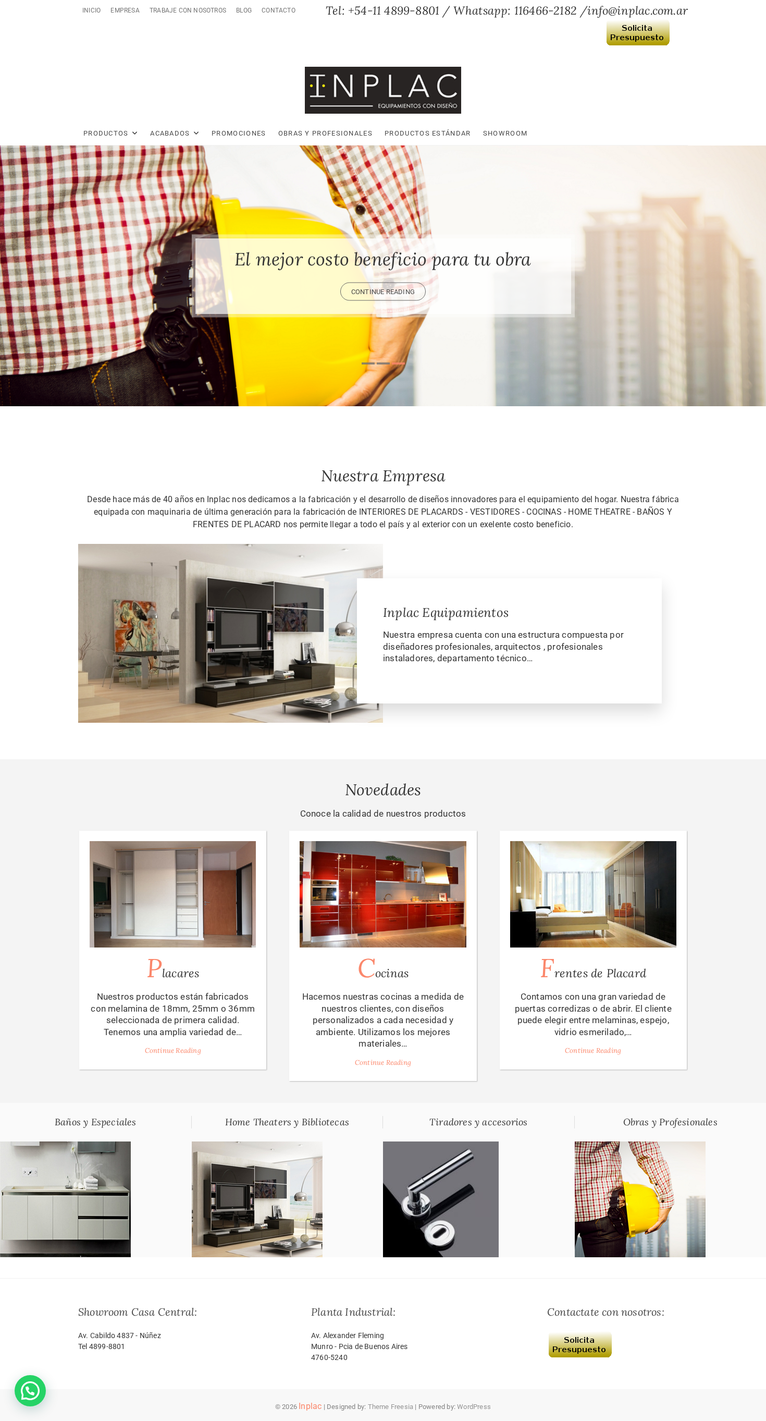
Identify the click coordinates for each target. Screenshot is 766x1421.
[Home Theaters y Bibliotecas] (257, 1147)
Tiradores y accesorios (478, 1122)
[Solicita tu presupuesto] (638, 25)
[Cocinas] (383, 894)
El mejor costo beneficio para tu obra (382, 258)
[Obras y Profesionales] (640, 1147)
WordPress (474, 1407)
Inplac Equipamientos (446, 612)
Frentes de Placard (593, 968)
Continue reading (383, 291)
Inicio (91, 10)
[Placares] (173, 894)
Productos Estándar (428, 133)
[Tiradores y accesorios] (441, 1147)
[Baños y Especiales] (65, 1147)
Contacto (278, 10)
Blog (244, 10)
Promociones (239, 133)
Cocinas (383, 968)
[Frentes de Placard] (593, 894)
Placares (173, 968)
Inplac (310, 1406)
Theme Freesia (391, 1407)
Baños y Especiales (96, 1122)
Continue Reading (173, 1050)
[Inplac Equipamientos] (230, 549)
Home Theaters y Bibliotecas (287, 1122)
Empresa (124, 10)
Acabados (170, 133)
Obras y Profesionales (325, 133)
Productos (106, 133)
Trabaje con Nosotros (188, 10)
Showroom (505, 133)
